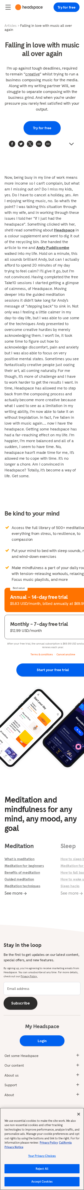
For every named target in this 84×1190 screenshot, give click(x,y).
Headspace (64, 230)
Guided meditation (19, 879)
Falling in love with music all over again (38, 27)
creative (32, 74)
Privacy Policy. (29, 976)
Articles (10, 25)
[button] (48, 144)
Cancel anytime (65, 654)
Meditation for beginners (24, 865)
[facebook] (12, 144)
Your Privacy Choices (42, 1156)
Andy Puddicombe (52, 247)
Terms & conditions (41, 654)
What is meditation (19, 859)
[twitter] (21, 144)
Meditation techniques (22, 886)
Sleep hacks (70, 886)
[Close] (79, 1114)
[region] (42, 1149)
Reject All (42, 1169)
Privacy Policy (49, 1143)
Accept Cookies (42, 1181)
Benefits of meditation (22, 872)
